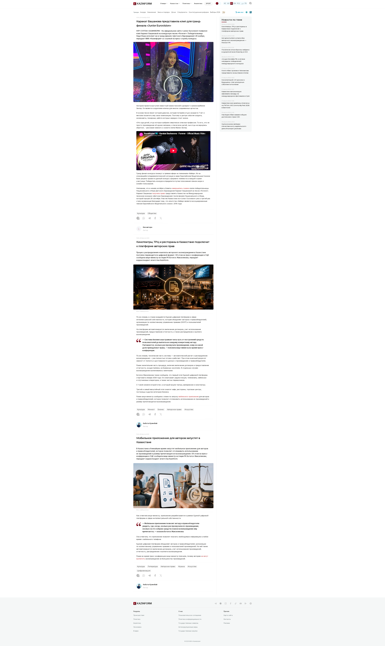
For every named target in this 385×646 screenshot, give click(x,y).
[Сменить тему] (218, 3)
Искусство (189, 409)
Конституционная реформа (199, 12)
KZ (225, 3)
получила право (158, 193)
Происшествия (138, 615)
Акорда (143, 12)
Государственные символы (188, 623)
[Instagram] (138, 218)
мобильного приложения (188, 397)
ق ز (242, 3)
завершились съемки (180, 188)
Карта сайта (228, 615)
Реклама (227, 623)
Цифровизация (143, 571)
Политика (136, 619)
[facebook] (231, 603)
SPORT (208, 3)
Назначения (151, 12)
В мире (135, 631)
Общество (152, 213)
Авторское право (174, 409)
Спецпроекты (182, 12)
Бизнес (161, 409)
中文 (238, 3)
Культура (141, 213)
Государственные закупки (187, 631)
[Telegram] (149, 218)
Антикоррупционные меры (188, 627)
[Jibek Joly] (240, 12)
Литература (153, 566)
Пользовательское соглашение (189, 615)
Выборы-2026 (215, 12)
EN (235, 3)
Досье (173, 12)
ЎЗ (246, 3)
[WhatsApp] (143, 218)
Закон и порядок (164, 12)
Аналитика (198, 3)
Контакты (227, 619)
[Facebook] (155, 218)
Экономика (137, 627)
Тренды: (136, 12)
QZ (228, 3)
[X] (160, 218)
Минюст (151, 409)
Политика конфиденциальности (189, 619)
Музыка (181, 566)
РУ (232, 3)
